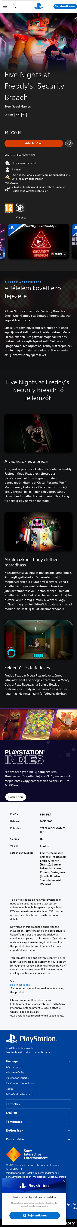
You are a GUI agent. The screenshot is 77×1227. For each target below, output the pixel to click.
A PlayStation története (19, 1094)
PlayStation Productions (20, 1083)
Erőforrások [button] (14, 1130)
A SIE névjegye (14, 1067)
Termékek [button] (13, 1104)
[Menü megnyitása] (5, 6)
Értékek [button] (11, 1113)
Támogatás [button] (14, 1122)
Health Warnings (20, 985)
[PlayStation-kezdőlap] (38, 6)
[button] (38, 241)
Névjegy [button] (12, 1061)
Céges (9, 1088)
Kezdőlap (11, 1048)
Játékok (25, 1048)
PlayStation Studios (17, 1078)
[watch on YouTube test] (58, 254)
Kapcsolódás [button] (15, 1139)
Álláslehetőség (15, 1072)
